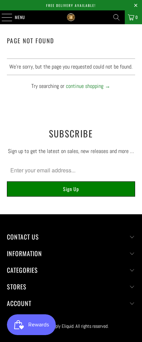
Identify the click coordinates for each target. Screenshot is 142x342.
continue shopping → (88, 86)
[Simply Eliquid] (71, 17)
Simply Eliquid (61, 326)
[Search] (116, 17)
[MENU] (3, 17)
